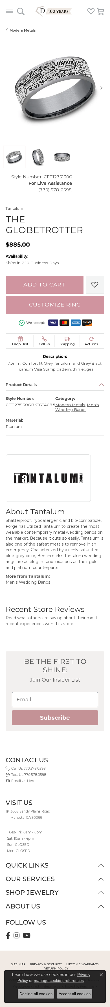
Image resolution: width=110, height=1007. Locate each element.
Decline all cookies (35, 993)
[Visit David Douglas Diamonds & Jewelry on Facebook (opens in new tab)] (8, 935)
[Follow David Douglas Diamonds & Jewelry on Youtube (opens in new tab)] (27, 935)
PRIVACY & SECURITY (46, 964)
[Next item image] (101, 87)
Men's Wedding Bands (77, 407)
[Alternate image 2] (38, 157)
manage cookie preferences (59, 980)
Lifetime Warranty (82, 964)
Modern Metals (23, 30)
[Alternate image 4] (86, 157)
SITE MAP (18, 964)
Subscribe (55, 717)
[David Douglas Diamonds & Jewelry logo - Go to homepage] (55, 11)
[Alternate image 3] (62, 157)
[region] (55, 88)
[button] (20, 11)
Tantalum (14, 208)
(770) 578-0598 (55, 189)
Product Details (21, 384)
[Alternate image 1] (14, 157)
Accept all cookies (75, 993)
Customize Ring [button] (55, 304)
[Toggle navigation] (9, 11)
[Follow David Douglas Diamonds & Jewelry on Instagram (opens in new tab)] (16, 935)
